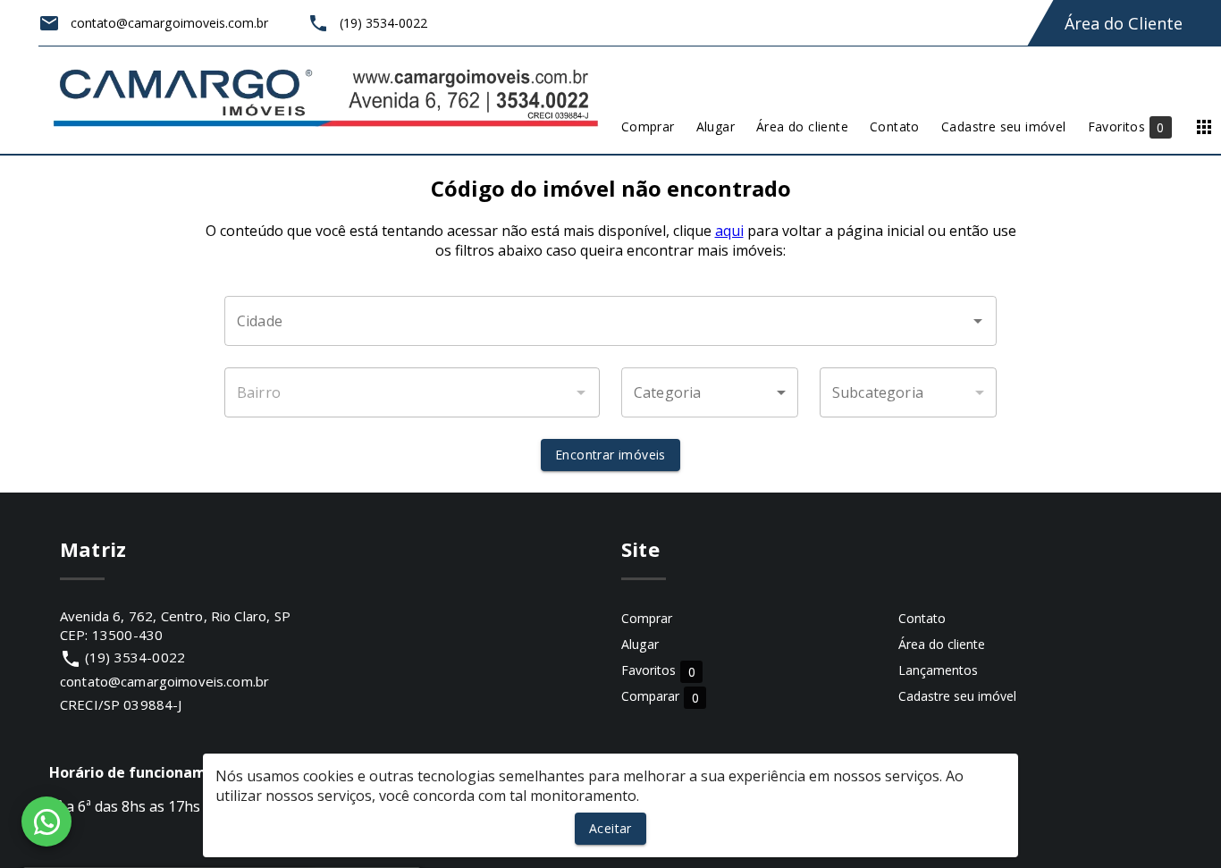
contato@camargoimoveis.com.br (164, 681)
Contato (922, 618)
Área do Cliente (1124, 23)
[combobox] (610, 321)
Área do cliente (941, 644)
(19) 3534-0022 (135, 657)
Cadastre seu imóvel (957, 695)
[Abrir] (977, 320)
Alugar (640, 644)
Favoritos (658, 671)
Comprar (646, 618)
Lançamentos (938, 670)
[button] (709, 392)
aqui (729, 230)
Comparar (660, 696)
